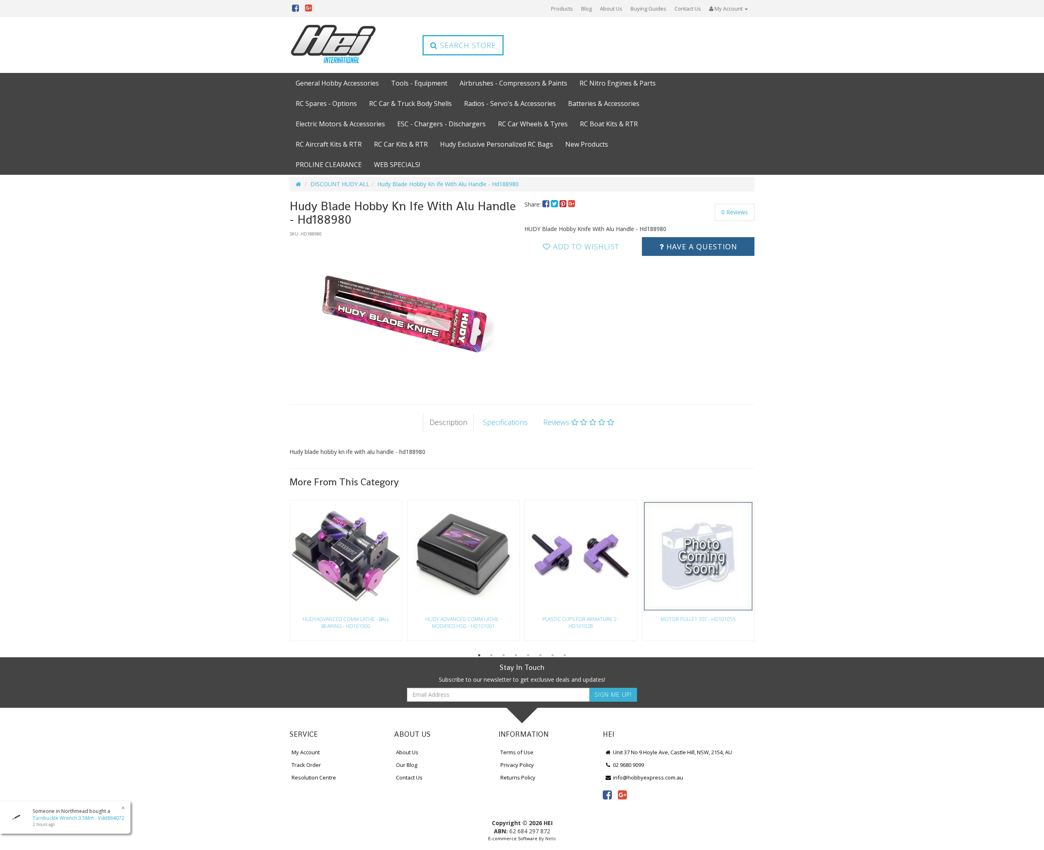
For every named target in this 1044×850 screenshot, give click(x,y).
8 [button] (565, 655)
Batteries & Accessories (603, 103)
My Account (306, 752)
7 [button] (553, 655)
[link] (607, 794)
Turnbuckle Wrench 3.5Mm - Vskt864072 (78, 818)
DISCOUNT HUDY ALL (339, 184)
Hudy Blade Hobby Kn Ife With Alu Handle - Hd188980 (448, 184)
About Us (611, 8)
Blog (586, 8)
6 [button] (540, 655)
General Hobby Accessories (337, 83)
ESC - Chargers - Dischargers (441, 123)
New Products (586, 144)
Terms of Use (516, 752)
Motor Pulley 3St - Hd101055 (698, 619)
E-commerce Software (512, 838)
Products (562, 8)
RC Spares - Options (326, 103)
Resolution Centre (314, 777)
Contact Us (688, 8)
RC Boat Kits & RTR (609, 123)
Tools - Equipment (419, 83)
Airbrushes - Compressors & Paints (513, 83)
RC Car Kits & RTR (401, 144)
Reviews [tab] (557, 422)
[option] (405, 312)
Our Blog (406, 765)
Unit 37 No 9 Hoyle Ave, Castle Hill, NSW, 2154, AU (672, 752)
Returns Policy (517, 777)
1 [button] (479, 655)
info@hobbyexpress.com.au (647, 777)
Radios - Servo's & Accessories (510, 103)
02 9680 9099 (628, 765)
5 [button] (528, 655)
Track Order (306, 765)
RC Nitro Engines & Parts (618, 83)
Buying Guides (648, 8)
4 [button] (516, 655)
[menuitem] (546, 204)
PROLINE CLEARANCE (329, 164)
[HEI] (333, 45)
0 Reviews (734, 212)
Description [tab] (448, 422)
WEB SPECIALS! (397, 164)
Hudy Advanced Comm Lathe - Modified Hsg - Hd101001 (463, 623)
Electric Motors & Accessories (340, 123)
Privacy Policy (517, 765)
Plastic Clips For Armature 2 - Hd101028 (580, 623)
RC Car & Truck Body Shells (410, 103)
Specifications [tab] (505, 422)
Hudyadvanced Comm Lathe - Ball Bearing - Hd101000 (346, 623)
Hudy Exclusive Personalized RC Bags (496, 144)
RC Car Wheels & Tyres (533, 123)
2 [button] (491, 655)
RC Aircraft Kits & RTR (329, 144)
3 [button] (504, 655)
